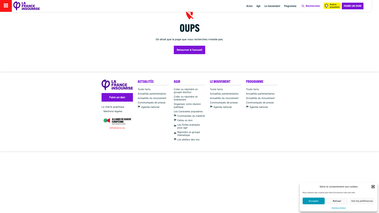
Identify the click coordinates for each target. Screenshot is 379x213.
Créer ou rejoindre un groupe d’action (186, 91)
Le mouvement (272, 6)
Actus (249, 6)
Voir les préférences (362, 201)
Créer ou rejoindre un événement (186, 98)
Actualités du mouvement (152, 98)
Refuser (337, 201)
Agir (258, 6)
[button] (373, 186)
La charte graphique (113, 106)
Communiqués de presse (151, 102)
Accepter (314, 201)
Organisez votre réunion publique (187, 105)
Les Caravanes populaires (188, 111)
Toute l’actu (144, 89)
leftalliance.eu (117, 127)
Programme (290, 6)
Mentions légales (339, 208)
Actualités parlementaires (152, 93)
